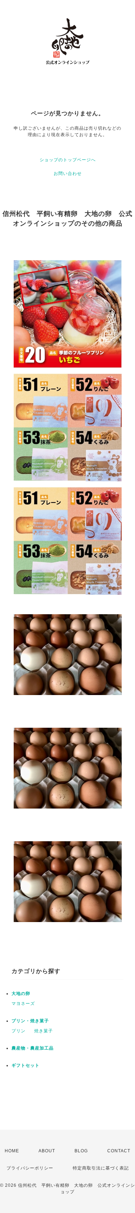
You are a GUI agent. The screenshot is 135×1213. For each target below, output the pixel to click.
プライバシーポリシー (29, 1168)
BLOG (81, 1150)
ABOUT (47, 1150)
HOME (12, 1150)
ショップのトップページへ (68, 159)
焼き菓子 (43, 1030)
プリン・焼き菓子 (30, 1020)
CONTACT (118, 1150)
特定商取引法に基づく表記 (101, 1168)
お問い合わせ (68, 173)
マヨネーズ (23, 1003)
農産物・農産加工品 (33, 1048)
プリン (19, 1030)
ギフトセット (26, 1065)
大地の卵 (21, 993)
